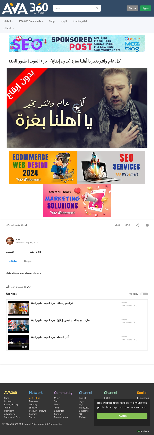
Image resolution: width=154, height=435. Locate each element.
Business (33, 401)
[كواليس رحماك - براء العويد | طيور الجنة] (18, 308)
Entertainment (61, 417)
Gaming (58, 414)
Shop (51, 21)
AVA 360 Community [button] (30, 21)
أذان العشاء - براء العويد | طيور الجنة (50, 336)
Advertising (10, 414)
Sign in (132, 8)
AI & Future (34, 398)
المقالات (7, 28)
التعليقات (13, 261)
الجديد (63, 21)
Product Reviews (37, 411)
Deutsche (83, 411)
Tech (56, 407)
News (57, 404)
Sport (57, 401)
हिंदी (80, 414)
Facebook (144, 398)
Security (33, 404)
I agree (122, 415)
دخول (38, 272)
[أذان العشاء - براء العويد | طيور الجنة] (18, 342)
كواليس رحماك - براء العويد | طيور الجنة (52, 302)
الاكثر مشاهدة (80, 21)
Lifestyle (33, 407)
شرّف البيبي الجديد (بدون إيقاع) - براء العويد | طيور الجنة (60, 320)
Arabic (144, 431)
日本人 (107, 398)
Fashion (33, 414)
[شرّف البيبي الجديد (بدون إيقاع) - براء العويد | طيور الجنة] (18, 325)
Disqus (28, 261)
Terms (7, 407)
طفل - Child (35, 251)
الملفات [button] (7, 21)
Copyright (9, 411)
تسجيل (145, 8)
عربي (81, 401)
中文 (81, 404)
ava (18, 239)
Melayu (82, 417)
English (83, 398)
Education (59, 411)
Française (84, 407)
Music (57, 398)
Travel (32, 417)
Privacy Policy (11, 404)
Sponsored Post (12, 417)
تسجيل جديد (26, 272)
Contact (8, 401)
